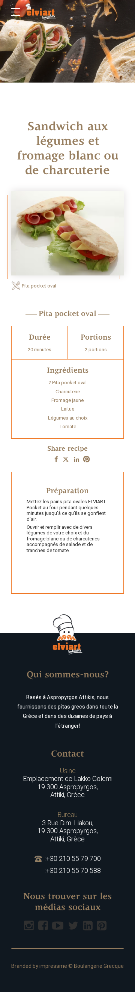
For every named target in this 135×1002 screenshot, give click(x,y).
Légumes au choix (67, 418)
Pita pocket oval (39, 286)
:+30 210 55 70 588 (73, 870)
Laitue (67, 409)
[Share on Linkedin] (76, 459)
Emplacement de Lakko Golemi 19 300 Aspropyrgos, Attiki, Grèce (67, 783)
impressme (53, 966)
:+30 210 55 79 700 (73, 858)
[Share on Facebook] (56, 459)
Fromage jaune (67, 400)
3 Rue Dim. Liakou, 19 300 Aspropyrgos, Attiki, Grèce (68, 827)
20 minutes (39, 349)
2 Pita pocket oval (67, 382)
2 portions (96, 349)
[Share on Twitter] (66, 459)
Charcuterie (68, 391)
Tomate (67, 426)
